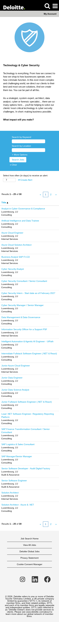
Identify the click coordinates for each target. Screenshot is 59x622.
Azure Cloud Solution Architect (16, 245)
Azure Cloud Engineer (12, 232)
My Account (50, 14)
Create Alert (26, 180)
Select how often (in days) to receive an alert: (25, 175)
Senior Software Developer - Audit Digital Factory (25, 468)
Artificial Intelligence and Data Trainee (20, 220)
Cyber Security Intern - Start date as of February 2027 (28, 293)
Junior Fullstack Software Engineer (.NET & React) (26, 402)
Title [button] (4, 202)
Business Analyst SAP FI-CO (15, 257)
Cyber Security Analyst (12, 269)
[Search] (47, 6)
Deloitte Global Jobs (29, 551)
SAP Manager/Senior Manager (16, 456)
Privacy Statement (29, 558)
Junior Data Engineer (11, 377)
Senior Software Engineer (14, 480)
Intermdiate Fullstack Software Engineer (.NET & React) (29, 353)
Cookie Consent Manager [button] (29, 564)
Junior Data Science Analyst (15, 389)
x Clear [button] (13, 164)
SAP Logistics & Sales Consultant (17, 444)
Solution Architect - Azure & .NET (17, 504)
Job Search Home (30, 538)
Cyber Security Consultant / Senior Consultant (24, 281)
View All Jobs (29, 545)
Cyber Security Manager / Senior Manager (22, 305)
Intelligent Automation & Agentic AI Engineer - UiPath (27, 341)
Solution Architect (10, 492)
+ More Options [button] (19, 154)
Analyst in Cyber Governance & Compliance (23, 208)
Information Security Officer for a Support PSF (24, 329)
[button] (55, 6)
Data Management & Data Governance (20, 317)
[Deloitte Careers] (13, 6)
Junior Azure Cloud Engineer (15, 365)
